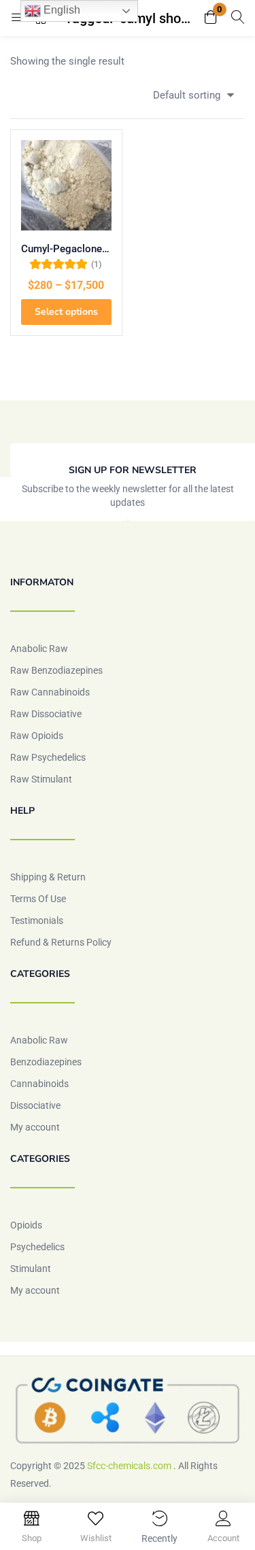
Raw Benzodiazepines (56, 670)
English (60, 10)
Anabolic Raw (39, 648)
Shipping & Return (48, 877)
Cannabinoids (39, 1083)
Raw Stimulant (41, 779)
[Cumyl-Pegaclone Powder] (66, 185)
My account (35, 1127)
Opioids (26, 1225)
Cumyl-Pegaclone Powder (66, 249)
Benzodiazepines (46, 1061)
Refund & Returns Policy (61, 942)
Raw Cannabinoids (50, 692)
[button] (211, 18)
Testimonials (36, 920)
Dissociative (35, 1105)
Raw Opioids (36, 735)
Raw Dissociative (46, 713)
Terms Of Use (38, 898)
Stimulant (30, 1268)
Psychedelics (37, 1246)
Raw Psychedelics (48, 757)
